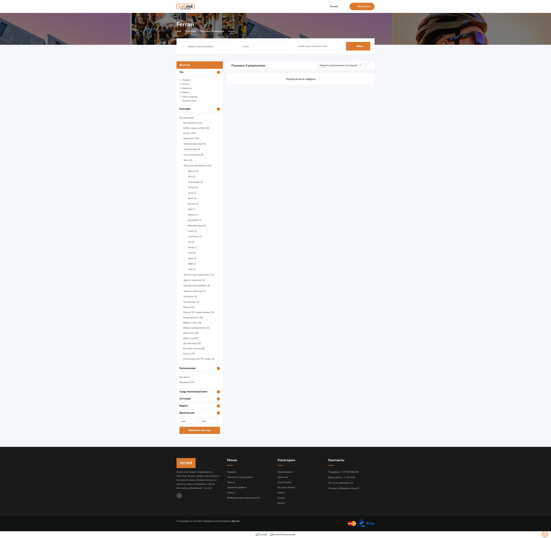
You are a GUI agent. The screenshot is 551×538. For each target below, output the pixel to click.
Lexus (192, 231)
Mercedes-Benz (197, 225)
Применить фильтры (199, 430)
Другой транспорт (194, 280)
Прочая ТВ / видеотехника (198, 312)
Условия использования (240, 477)
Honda (192, 247)
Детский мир (192, 343)
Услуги (189, 133)
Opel (191, 209)
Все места (184, 377)
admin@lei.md (346, 483)
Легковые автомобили (197, 165)
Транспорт (191, 138)
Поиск (359, 46)
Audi (191, 269)
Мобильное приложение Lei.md (243, 498)
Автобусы (190, 296)
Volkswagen (195, 182)
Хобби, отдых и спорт (196, 128)
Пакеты (231, 482)
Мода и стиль (192, 322)
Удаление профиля (237, 487)
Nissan (193, 214)
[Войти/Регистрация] (346, 6)
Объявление (364, 6)
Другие (193, 171)
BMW (192, 264)
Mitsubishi (194, 220)
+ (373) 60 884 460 (350, 472)
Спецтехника (192, 149)
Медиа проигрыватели (196, 328)
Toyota (193, 187)
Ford (191, 253)
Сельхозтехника (193, 154)
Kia (191, 242)
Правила (231, 472)
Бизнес (189, 353)
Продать (186, 80)
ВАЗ (191, 176)
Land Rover (195, 236)
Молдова (186, 382)
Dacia (192, 258)
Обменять (187, 88)
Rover (192, 198)
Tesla (192, 193)
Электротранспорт (195, 144)
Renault (193, 204)
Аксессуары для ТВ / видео (198, 359)
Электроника (192, 123)
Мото (188, 160)
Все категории (186, 117)
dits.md (235, 521)
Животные (191, 333)
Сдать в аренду (190, 96)
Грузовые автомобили (197, 285)
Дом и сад (190, 338)
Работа (185, 92)
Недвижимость (193, 317)
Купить (185, 84)
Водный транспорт (195, 291)
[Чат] (341, 6)
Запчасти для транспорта (199, 274)
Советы (231, 492)
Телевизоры (191, 302)
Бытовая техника (194, 348)
